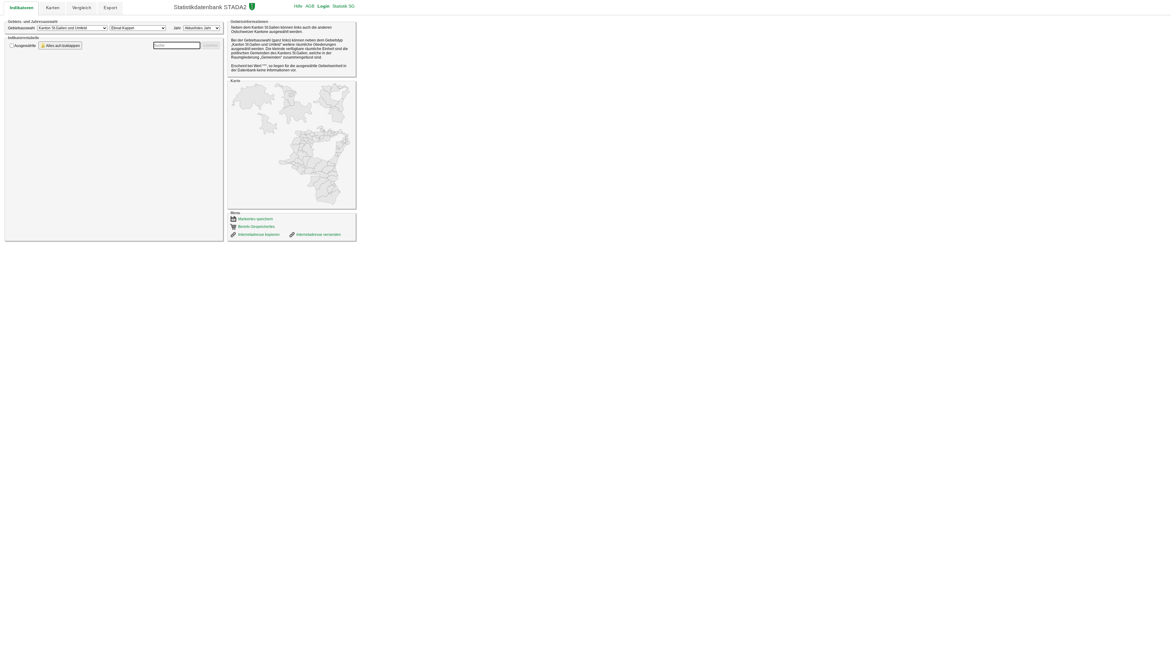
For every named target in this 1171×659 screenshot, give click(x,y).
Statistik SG (343, 6)
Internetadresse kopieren (259, 234)
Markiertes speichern (255, 219)
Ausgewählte (25, 46)
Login (323, 6)
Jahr (177, 28)
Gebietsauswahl (21, 28)
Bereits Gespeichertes (256, 227)
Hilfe (298, 6)
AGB (310, 6)
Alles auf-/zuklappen (62, 46)
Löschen (210, 45)
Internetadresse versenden (318, 234)
